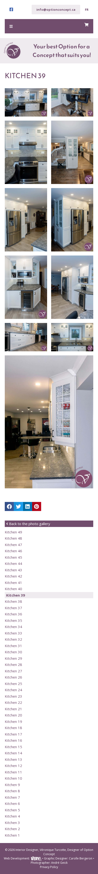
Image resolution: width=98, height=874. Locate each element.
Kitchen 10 (13, 778)
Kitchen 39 (15, 595)
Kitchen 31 (13, 645)
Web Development (16, 858)
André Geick (59, 863)
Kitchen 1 (12, 835)
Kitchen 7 (12, 797)
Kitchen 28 (13, 664)
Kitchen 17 (13, 734)
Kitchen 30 (13, 651)
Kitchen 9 (12, 784)
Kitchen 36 (13, 614)
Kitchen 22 (13, 702)
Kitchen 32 (13, 639)
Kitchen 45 (13, 557)
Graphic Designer (56, 858)
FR (86, 9)
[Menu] (49, 26)
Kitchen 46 (13, 550)
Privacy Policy (49, 867)
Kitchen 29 (13, 658)
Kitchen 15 (13, 746)
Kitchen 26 (13, 677)
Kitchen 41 (13, 582)
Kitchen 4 (12, 816)
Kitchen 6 (12, 803)
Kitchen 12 (13, 765)
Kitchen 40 (13, 588)
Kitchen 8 (12, 790)
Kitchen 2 (12, 828)
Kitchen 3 (12, 822)
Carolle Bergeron (80, 858)
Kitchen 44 (13, 563)
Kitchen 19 (13, 721)
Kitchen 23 (13, 696)
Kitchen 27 (13, 671)
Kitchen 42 (13, 576)
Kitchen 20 (13, 715)
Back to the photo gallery (29, 523)
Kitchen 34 (13, 626)
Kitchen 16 (13, 740)
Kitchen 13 (13, 759)
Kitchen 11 (13, 772)
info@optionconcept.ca (55, 9)
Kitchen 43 (13, 569)
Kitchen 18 (13, 727)
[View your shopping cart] (86, 25)
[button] (9, 506)
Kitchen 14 (13, 753)
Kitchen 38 (13, 601)
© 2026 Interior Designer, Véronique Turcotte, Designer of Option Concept (49, 852)
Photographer (40, 863)
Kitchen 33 (13, 633)
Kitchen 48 (13, 538)
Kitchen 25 (13, 683)
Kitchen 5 (12, 810)
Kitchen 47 (13, 544)
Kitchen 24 (13, 689)
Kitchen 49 (13, 532)
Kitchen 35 (13, 620)
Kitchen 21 (13, 708)
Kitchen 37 (13, 607)
